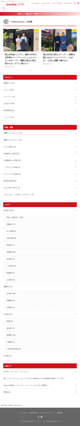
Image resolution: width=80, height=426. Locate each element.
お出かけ (9, 103)
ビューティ (9, 97)
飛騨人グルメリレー (13, 140)
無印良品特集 (10, 181)
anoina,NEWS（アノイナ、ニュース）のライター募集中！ (26, 385)
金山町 (11, 328)
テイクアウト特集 (12, 174)
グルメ (8, 90)
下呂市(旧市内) (14, 349)
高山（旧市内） (15, 217)
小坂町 (11, 342)
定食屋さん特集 (11, 153)
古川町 (11, 293)
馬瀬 (10, 321)
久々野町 (11, 231)
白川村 (7, 356)
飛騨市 (8, 286)
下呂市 (8, 314)
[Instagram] (75, 3)
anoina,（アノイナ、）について (16, 372)
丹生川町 (11, 238)
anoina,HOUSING (57, 3)
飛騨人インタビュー (13, 133)
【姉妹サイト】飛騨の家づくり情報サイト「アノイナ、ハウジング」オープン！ (40, 14)
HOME (5, 405)
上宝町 (11, 280)
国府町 (11, 224)
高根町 (11, 273)
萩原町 (11, 335)
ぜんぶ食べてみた (12, 188)
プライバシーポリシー (47, 412)
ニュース (9, 117)
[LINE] (78, 3)
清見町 (11, 252)
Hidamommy (68, 3)
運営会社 (7, 392)
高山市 (8, 210)
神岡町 (11, 300)
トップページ (23, 412)
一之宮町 (11, 266)
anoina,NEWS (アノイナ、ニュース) (35, 421)
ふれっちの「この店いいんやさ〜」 (19, 194)
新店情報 (9, 110)
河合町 (11, 307)
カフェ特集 (10, 147)
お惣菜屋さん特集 (12, 160)
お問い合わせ (34, 412)
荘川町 (11, 259)
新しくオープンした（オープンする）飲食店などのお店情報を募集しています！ (34, 378)
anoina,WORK (46, 3)
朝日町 (11, 245)
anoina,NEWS (35, 3)
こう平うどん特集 (12, 167)
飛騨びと (9, 83)
